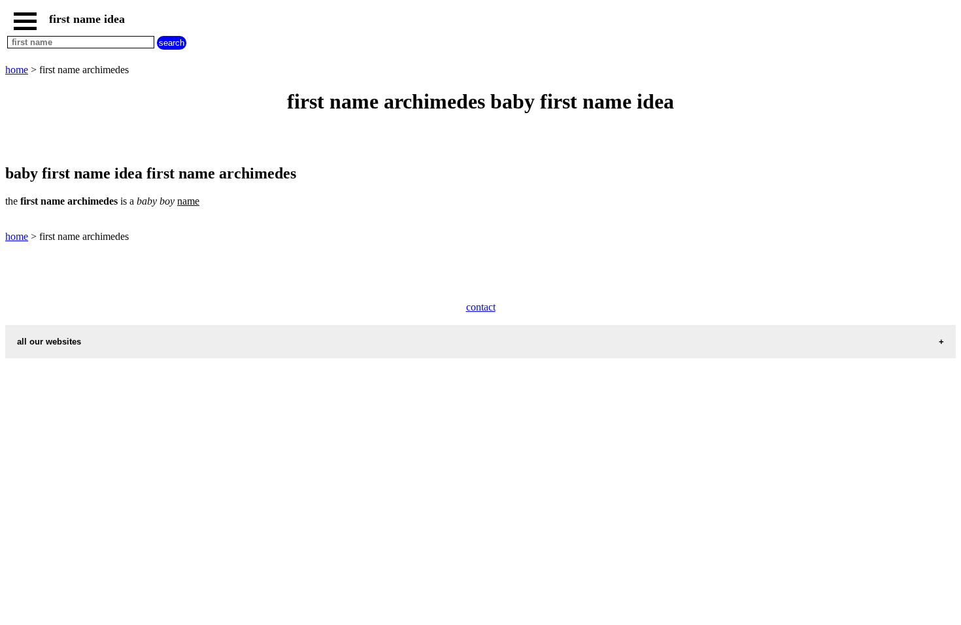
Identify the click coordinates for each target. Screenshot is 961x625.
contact (481, 306)
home (16, 69)
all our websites (49, 341)
